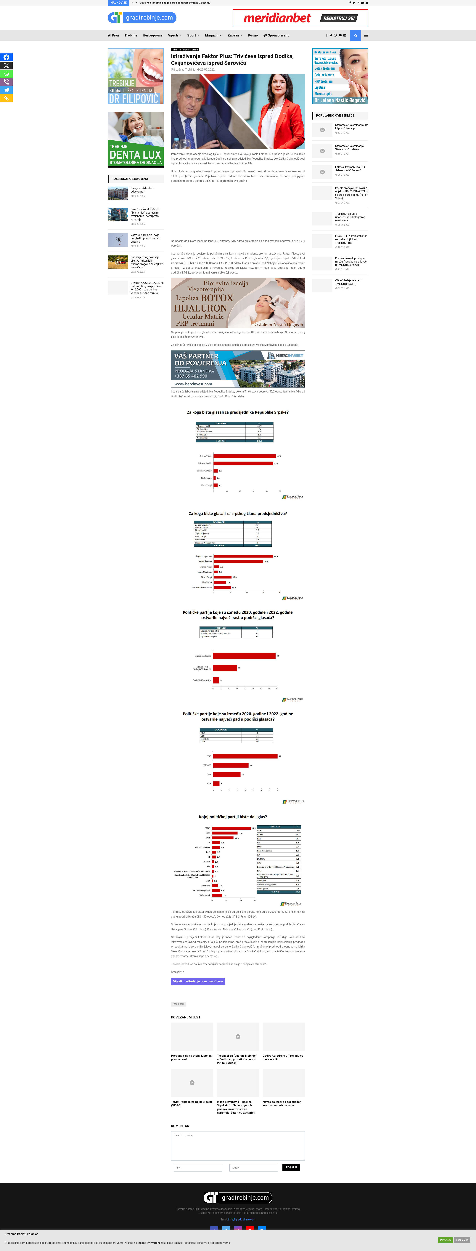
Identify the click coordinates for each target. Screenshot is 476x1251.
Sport (191, 35)
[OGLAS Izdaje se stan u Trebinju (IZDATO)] (322, 285)
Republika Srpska (190, 50)
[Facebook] (327, 35)
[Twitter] (331, 35)
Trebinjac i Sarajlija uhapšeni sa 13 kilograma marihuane (350, 217)
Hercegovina (153, 35)
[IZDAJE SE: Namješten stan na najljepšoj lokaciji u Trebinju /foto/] (322, 241)
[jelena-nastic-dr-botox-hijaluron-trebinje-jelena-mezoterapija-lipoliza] (238, 327)
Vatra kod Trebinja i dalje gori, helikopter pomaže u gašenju (145, 238)
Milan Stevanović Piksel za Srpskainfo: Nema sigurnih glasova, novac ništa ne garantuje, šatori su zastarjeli (236, 1107)
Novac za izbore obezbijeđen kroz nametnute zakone (282, 1103)
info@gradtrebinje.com (241, 1219)
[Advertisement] (238, 213)
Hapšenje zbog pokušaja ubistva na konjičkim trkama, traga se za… (179, 2)
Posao (253, 35)
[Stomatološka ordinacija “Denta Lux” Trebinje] (322, 151)
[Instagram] (336, 35)
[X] (6, 65)
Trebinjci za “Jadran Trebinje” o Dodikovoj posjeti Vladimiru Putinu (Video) (237, 1059)
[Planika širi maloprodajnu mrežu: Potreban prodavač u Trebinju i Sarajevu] (322, 263)
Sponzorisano (279, 35)
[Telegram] (6, 90)
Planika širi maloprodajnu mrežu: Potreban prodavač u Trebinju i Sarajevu (350, 261)
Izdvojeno (176, 50)
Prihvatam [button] (445, 1240)
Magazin (211, 35)
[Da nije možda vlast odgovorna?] (118, 193)
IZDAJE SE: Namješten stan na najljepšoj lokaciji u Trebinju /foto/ (351, 239)
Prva (115, 35)
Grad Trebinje (186, 69)
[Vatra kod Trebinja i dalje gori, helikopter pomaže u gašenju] (118, 240)
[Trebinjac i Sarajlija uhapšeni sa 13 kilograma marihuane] (322, 218)
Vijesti (173, 35)
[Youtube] (341, 35)
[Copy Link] (6, 98)
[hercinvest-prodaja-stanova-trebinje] (238, 386)
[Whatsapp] (6, 74)
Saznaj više (462, 1240)
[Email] (345, 35)
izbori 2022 (178, 1004)
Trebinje (130, 35)
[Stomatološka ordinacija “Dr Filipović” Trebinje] (322, 130)
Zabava (233, 35)
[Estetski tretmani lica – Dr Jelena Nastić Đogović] (322, 172)
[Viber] (6, 82)
